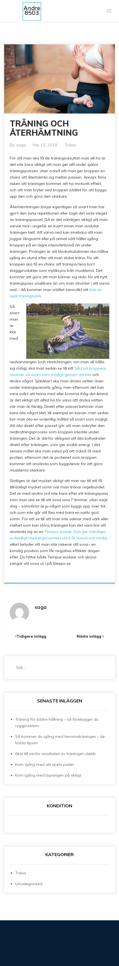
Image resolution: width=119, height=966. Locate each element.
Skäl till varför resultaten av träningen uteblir (55, 753)
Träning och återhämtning (44, 128)
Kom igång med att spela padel (44, 764)
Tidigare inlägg (31, 636)
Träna (70, 145)
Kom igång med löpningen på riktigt (48, 775)
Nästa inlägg (89, 636)
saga (21, 145)
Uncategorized (28, 883)
